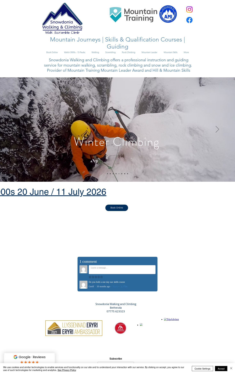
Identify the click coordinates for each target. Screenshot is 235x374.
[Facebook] (189, 20)
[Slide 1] (107, 173)
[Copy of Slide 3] (116, 173)
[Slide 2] (110, 173)
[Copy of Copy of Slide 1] (121, 173)
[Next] (217, 129)
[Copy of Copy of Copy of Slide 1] (124, 173)
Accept (221, 368)
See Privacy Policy (67, 370)
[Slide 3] (113, 173)
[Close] (231, 368)
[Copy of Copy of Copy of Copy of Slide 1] (127, 173)
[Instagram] (189, 9)
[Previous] (17, 129)
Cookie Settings (202, 368)
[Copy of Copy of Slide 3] (118, 173)
